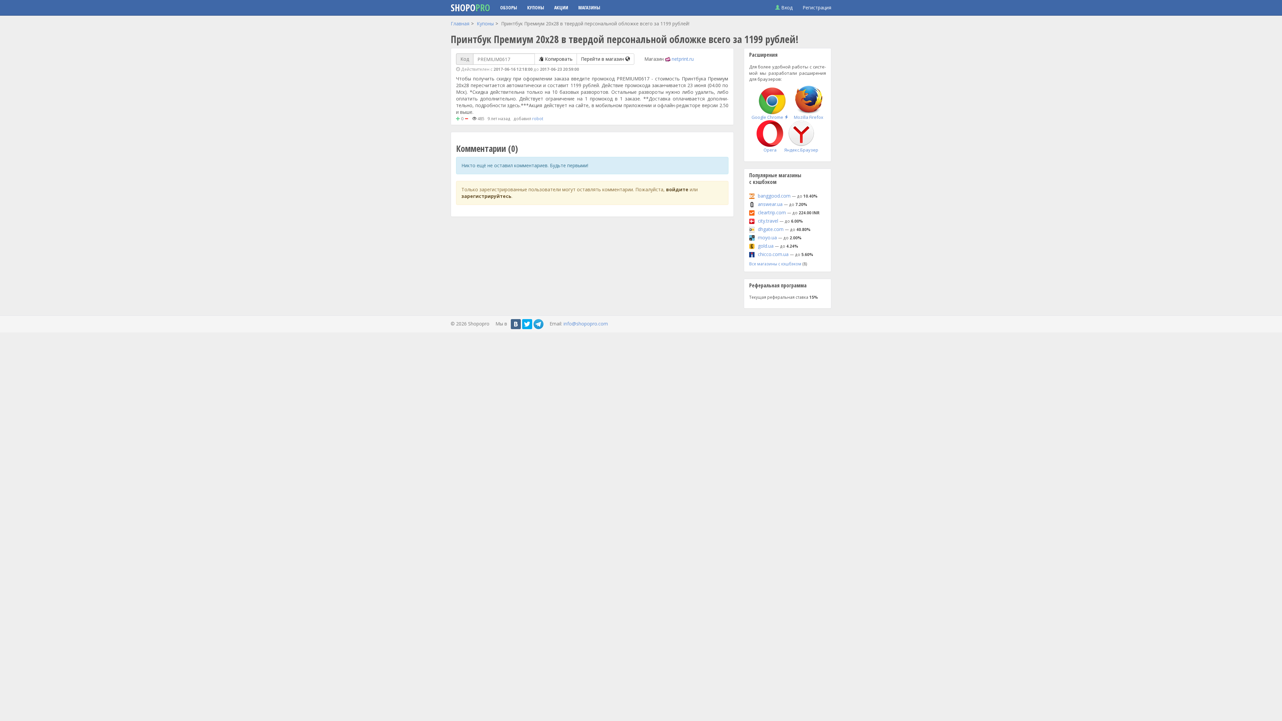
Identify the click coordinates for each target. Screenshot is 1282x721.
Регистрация (817, 7)
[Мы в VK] (516, 324)
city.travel (768, 221)
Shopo (470, 7)
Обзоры (508, 7)
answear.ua (770, 204)
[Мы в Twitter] (527, 324)
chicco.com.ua (773, 254)
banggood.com (774, 196)
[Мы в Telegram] (538, 324)
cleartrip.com (772, 212)
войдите (677, 189)
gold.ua (766, 246)
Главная (460, 23)
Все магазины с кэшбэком (775, 263)
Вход (786, 7)
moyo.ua (767, 237)
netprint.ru (683, 59)
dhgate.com (771, 229)
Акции (561, 7)
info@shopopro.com (586, 323)
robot (537, 118)
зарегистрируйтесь (486, 196)
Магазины (589, 7)
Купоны (535, 7)
